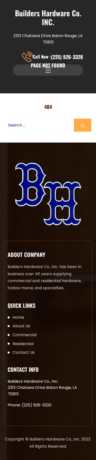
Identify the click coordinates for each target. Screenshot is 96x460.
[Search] (82, 125)
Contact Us (23, 352)
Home (18, 317)
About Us (21, 326)
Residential (23, 344)
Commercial (25, 335)
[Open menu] (48, 70)
